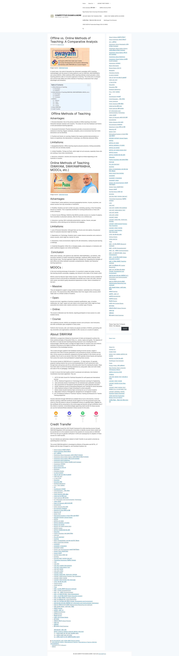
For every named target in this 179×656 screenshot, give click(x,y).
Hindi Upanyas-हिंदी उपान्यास (61, 498)
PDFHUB (56, 535)
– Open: (57, 102)
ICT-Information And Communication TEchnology (67, 499)
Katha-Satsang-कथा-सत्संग (61, 506)
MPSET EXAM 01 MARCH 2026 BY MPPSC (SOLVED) (69, 631)
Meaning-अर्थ (57, 512)
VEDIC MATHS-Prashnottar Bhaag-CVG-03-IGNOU (95, 24)
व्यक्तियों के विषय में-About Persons (62, 621)
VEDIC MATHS (58, 585)
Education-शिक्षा (58, 482)
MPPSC (56, 519)
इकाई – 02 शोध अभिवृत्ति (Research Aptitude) (65, 589)
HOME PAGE (112, 352)
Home (84, 3)
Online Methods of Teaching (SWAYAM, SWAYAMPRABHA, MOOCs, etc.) (70, 92)
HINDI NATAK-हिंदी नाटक (60, 496)
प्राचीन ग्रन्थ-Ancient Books (61, 617)
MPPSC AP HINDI (59, 521)
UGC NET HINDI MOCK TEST (62, 567)
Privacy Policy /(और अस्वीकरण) (117, 365)
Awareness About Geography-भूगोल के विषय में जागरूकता (68, 455)
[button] (83, 29)
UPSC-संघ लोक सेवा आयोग (60, 581)
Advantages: (57, 88)
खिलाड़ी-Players (58, 615)
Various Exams (58, 583)
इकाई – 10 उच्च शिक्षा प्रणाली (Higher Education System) (68, 596)
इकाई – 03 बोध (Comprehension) (62, 590)
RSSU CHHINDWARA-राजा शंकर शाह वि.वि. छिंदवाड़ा (66, 540)
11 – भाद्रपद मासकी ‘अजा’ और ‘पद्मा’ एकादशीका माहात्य (66, 633)
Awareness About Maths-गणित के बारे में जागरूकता (66, 458)
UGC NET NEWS (58, 569)
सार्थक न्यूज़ (56, 622)
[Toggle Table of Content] (87, 85)
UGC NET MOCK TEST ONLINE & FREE (92, 16)
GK (55, 487)
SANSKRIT (57, 544)
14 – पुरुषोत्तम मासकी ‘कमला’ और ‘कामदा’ (63, 635)
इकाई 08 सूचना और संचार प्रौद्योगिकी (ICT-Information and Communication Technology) (76, 603)
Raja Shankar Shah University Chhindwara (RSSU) (95, 12)
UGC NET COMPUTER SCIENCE (63, 565)
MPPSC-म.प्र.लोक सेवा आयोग (116, 358)
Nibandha (56, 531)
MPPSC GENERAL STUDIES (61, 522)
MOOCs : (54, 98)
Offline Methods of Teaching (59, 87)
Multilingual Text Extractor (110, 20)
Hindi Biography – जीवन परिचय (62, 490)
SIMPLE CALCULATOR (105, 7)
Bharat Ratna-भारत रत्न (60, 467)
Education (57, 480)
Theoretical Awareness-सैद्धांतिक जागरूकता (65, 560)
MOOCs (62, 642)
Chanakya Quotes (59, 471)
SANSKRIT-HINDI (58, 547)
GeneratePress (102, 653)
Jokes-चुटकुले (57, 501)
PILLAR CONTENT (59, 537)
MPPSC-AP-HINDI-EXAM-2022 (62, 526)
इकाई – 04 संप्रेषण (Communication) (63, 592)
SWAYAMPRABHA (54, 643)
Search (125, 328)
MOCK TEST (57, 514)
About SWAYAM (56, 107)
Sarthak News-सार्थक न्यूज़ (60, 555)
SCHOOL (56, 556)
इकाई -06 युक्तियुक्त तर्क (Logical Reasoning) (65, 599)
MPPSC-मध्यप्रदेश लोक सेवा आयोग (62, 530)
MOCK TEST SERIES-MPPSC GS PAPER (114, 16)
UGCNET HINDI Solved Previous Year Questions (67, 576)
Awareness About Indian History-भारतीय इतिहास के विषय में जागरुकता (71, 457)
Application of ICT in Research (59, 645)
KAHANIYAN (57, 505)
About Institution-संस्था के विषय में (62, 451)
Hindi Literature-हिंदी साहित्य (89, 7)
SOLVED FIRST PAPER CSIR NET (63, 558)
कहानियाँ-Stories (58, 613)
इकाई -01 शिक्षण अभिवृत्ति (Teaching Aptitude (65, 597)
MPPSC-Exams (58, 528)
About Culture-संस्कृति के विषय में (62, 449)
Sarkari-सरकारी (58, 553)
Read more (112, 338)
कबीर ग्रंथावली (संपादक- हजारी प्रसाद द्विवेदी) (64, 606)
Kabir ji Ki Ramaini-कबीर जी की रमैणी (63, 503)
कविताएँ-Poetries (58, 608)
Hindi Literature (58, 492)
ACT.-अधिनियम (57, 453)
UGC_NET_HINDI (58, 571)
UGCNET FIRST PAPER (103, 3)
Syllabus (111, 374)
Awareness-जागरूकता (59, 464)
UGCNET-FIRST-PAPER (60, 578)
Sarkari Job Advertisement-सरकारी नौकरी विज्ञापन (66, 549)
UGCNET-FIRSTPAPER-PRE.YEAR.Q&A (65, 580)
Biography (57, 469)
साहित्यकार (56, 624)
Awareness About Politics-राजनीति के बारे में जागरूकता (67, 462)
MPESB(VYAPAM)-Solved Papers (63, 517)
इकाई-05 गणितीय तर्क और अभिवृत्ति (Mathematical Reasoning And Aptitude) (73, 605)
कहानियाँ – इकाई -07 (59, 610)
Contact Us (112, 349)
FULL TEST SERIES (59, 485)
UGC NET (56, 564)
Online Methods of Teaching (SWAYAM (87, 642)
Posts (110, 363)
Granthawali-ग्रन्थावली (59, 489)
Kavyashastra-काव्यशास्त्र (60, 508)
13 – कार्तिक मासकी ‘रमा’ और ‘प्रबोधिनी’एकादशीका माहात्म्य (67, 637)
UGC (55, 562)
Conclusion (57, 97)
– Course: (57, 105)
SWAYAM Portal (63, 68)
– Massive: (57, 100)
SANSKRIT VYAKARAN (60, 546)
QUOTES (56, 539)
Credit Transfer (56, 109)
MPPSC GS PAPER (59, 524)
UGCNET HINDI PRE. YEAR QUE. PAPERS (65, 574)
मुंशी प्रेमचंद (56, 619)
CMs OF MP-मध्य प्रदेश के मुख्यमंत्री (62, 474)
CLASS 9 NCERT (58, 473)
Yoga (55, 587)
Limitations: (57, 90)
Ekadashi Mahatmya (59, 483)
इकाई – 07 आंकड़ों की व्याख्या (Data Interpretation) (66, 594)
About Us (90, 3)
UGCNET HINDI (58, 572)
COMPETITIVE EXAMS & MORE (68, 15)
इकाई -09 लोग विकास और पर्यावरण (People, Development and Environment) (73, 601)
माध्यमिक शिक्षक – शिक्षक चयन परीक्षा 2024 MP (92, 20)
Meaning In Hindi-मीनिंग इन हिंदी (62, 510)
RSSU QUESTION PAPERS (61, 542)
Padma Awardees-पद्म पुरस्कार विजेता (63, 533)
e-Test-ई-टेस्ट (57, 478)
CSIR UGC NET (58, 476)
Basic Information (59, 465)
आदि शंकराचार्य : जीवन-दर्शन (60, 629)
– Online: (57, 103)
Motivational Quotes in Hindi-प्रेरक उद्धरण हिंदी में (66, 515)
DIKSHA (54, 646)
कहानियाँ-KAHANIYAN (59, 612)
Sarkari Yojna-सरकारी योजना (61, 551)
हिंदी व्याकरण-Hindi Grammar (61, 626)
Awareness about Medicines (62, 460)
